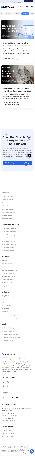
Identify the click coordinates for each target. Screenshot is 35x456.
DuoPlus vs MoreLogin (8, 328)
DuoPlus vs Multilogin (8, 331)
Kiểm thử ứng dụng (7, 209)
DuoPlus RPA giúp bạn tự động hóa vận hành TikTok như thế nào (17, 44)
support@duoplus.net (8, 420)
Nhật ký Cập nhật (7, 440)
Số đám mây (5, 267)
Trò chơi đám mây (7, 196)
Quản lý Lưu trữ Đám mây (9, 318)
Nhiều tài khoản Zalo (8, 247)
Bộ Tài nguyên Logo (7, 437)
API (3, 302)
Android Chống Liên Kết (9, 276)
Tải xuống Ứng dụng (8, 433)
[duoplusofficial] (4, 397)
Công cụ (16, 13)
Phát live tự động (7, 218)
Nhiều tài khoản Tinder (8, 250)
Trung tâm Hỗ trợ (7, 430)
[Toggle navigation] (32, 6)
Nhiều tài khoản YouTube (9, 244)
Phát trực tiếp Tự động (8, 315)
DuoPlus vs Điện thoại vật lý (10, 340)
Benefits (8, 13)
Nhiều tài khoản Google (9, 232)
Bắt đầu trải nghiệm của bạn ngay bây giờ (17, 163)
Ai (1, 13)
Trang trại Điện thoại (8, 273)
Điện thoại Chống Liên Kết (9, 270)
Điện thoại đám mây (8, 264)
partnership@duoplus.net (9, 415)
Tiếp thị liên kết (6, 206)
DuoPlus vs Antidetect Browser (11, 337)
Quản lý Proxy (6, 312)
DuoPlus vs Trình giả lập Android (11, 334)
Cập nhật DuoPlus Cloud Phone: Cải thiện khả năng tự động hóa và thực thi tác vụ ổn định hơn (16, 89)
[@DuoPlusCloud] (17, 397)
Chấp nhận (26, 453)
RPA (3, 299)
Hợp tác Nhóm (6, 305)
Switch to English (28, 1)
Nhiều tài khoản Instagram (10, 235)
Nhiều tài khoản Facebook (9, 228)
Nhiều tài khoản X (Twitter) (10, 238)
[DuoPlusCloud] (8, 397)
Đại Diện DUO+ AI (7, 283)
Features (25, 13)
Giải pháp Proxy (6, 286)
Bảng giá (4, 260)
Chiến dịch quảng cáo (8, 212)
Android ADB (5, 308)
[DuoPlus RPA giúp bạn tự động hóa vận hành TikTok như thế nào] (17, 29)
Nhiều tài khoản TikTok (8, 241)
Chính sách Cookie (24, 450)
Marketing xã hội (7, 215)
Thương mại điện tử (7, 199)
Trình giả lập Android (8, 279)
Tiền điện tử (5, 203)
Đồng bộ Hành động (8, 296)
